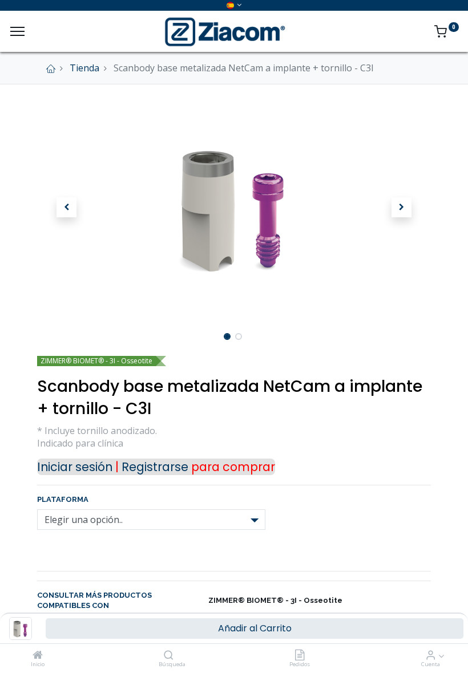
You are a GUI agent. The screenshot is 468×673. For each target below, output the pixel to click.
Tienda (84, 68)
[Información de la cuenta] (430, 655)
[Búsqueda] (168, 655)
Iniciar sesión (74, 467)
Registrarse (155, 467)
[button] (66, 207)
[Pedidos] (299, 655)
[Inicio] (38, 655)
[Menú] (17, 31)
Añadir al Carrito (255, 628)
